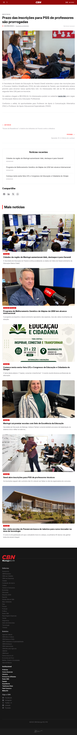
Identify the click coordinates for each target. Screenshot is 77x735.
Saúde (4, 618)
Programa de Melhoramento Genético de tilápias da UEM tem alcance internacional (38, 167)
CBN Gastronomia (7, 646)
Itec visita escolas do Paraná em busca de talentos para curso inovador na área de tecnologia (37, 530)
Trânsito (4, 627)
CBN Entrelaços (7, 644)
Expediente (6, 683)
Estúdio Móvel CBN (8, 599)
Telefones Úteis (7, 686)
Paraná (4, 606)
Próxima (70, 134)
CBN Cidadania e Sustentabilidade (12, 641)
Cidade (4, 581)
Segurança (5, 620)
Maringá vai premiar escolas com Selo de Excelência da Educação (33, 423)
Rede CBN (5, 613)
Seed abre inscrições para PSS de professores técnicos (29, 477)
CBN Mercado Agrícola (9, 648)
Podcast (4, 609)
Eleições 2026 (6, 595)
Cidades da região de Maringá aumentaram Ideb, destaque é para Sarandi (34, 158)
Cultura (4, 585)
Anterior (7, 125)
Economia (6, 307)
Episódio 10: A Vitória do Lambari (63, 138)
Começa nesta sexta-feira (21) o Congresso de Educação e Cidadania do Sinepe (37, 176)
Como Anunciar (7, 672)
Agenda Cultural (7, 634)
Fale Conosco (6, 688)
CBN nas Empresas (8, 578)
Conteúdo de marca (8, 583)
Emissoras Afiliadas (9, 676)
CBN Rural (5, 653)
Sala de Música (7, 662)
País (3, 604)
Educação (6, 253)
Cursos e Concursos (8, 588)
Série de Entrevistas (8, 623)
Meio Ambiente (7, 602)
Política (4, 611)
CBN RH (4, 651)
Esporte (4, 597)
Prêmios (5, 669)
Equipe (4, 681)
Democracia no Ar (7, 655)
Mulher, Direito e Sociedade (11, 660)
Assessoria (5, 571)
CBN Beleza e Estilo (8, 639)
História (5, 674)
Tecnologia (5, 625)
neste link (62, 96)
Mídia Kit (5, 690)
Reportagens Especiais (9, 616)
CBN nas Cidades (7, 576)
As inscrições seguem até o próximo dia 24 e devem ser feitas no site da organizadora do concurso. (37, 481)
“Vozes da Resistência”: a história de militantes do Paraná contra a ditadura (28, 128)
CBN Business (6, 573)
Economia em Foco (8, 658)
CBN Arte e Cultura (8, 637)
